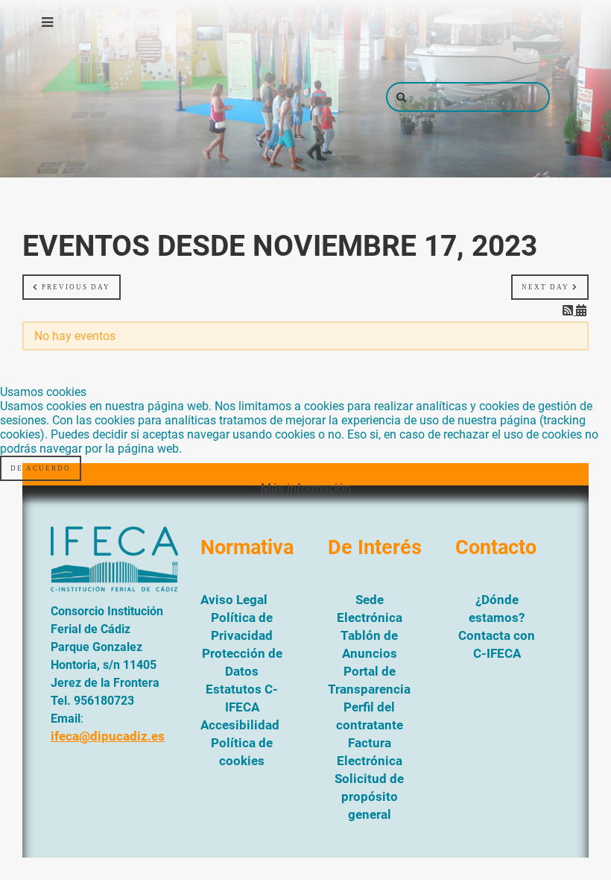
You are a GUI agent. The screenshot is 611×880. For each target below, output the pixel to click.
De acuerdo (40, 468)
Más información (306, 488)
